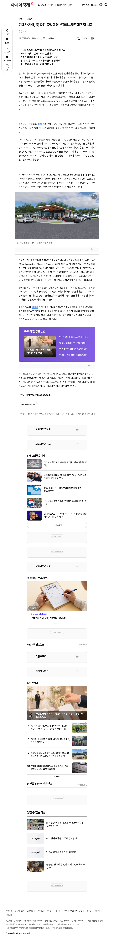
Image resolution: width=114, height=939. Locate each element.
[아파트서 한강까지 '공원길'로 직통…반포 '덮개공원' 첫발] (34, 468)
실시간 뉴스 (42, 5)
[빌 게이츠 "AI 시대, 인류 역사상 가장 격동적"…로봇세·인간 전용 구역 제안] (34, 520)
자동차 (30, 19)
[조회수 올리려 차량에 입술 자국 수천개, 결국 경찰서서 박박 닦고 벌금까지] (79, 772)
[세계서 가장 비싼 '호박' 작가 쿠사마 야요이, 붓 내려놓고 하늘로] (35, 871)
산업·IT (22, 19)
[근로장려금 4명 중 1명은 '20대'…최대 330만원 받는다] (34, 507)
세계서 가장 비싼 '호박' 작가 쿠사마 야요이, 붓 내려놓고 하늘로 (65, 866)
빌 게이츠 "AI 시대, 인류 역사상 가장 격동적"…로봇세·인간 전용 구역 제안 (65, 515)
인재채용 (30, 910)
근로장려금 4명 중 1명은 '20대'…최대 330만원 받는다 (65, 502)
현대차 (35, 307)
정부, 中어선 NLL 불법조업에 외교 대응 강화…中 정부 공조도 (64, 490)
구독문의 (49, 910)
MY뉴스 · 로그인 (89, 4)
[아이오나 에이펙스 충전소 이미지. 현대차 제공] (57, 215)
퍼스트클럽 (40, 910)
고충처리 (97, 910)
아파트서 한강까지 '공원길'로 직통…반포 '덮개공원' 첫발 (65, 464)
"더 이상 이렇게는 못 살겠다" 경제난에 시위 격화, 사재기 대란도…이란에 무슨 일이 (74, 343)
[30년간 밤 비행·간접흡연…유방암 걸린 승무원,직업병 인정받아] (79, 746)
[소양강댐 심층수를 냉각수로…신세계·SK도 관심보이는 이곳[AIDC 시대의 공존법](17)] (79, 759)
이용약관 (88, 910)
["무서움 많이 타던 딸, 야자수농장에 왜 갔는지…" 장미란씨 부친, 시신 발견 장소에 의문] (79, 732)
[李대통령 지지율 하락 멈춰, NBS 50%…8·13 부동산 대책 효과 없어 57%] (34, 481)
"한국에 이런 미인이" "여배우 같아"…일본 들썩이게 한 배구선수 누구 (74, 355)
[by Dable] (82, 785)
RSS (65, 910)
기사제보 (58, 910)
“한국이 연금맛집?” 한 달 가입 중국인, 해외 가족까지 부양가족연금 (66, 852)
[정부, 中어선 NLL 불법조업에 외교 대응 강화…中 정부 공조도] (34, 494)
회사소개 (9, 910)
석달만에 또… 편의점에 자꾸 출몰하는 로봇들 (65, 825)
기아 (40, 124)
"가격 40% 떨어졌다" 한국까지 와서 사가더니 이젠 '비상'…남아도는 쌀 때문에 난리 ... (74, 349)
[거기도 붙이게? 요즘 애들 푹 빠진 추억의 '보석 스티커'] (35, 844)
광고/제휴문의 (19, 910)
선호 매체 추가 (50, 38)
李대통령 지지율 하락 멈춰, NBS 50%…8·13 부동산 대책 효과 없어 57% (65, 477)
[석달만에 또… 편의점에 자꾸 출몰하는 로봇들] (35, 830)
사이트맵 (9, 915)
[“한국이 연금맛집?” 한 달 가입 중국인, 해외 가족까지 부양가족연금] (35, 857)
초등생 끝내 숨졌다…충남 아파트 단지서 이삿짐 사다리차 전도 (74, 337)
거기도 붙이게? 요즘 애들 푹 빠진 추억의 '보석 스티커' (66, 838)
